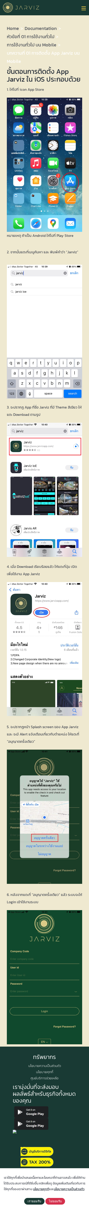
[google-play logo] (31, 1108)
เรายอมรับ (34, 1201)
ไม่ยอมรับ (55, 1201)
